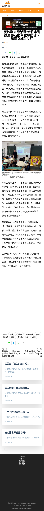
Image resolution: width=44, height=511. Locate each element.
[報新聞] (6, 4)
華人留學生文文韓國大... (17, 387)
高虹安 (5, 334)
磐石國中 (38, 334)
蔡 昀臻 (6, 42)
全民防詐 (34, 337)
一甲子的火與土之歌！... (17, 411)
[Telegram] (14, 53)
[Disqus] (22, 300)
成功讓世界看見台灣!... (16, 432)
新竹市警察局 (19, 334)
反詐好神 (13, 337)
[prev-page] (3, 449)
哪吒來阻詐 (21, 337)
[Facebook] (5, 53)
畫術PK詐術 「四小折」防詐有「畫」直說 (33, 353)
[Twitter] (24, 53)
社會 (6, 16)
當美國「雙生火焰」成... (17, 363)
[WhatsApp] (19, 53)
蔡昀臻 (11, 334)
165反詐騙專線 (29, 334)
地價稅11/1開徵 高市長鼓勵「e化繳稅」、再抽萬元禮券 (11, 353)
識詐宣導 (5, 337)
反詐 (28, 337)
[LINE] (10, 53)
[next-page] (6, 449)
